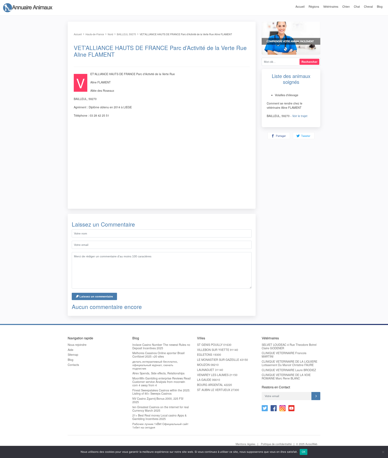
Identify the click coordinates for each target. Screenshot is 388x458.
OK (304, 451)
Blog (380, 6)
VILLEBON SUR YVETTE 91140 (217, 349)
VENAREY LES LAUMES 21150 (217, 375)
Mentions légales (245, 444)
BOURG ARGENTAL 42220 (214, 385)
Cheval (368, 6)
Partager (280, 136)
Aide (70, 349)
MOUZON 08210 (208, 364)
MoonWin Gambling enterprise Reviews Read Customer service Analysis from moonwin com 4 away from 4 (161, 382)
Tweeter (305, 136)
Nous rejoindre (77, 344)
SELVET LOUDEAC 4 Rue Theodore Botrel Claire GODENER (289, 346)
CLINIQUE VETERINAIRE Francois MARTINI (284, 354)
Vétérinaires (330, 6)
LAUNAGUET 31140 (210, 370)
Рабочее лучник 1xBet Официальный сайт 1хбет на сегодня (160, 425)
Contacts (73, 364)
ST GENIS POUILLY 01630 (214, 344)
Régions (314, 6)
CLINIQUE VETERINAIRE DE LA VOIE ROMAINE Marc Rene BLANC (286, 376)
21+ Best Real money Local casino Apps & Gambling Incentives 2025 (159, 417)
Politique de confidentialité (276, 444)
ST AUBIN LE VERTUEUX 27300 (218, 390)
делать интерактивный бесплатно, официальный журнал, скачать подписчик (155, 365)
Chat (357, 6)
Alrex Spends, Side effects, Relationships (158, 373)
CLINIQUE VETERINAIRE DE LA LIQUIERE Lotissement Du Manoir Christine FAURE (289, 363)
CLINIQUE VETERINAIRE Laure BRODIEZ (289, 370)
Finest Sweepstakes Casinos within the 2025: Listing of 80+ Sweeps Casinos (161, 392)
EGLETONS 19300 (209, 354)
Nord (110, 34)
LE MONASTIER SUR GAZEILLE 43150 (222, 359)
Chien (346, 6)
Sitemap (73, 354)
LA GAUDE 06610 (208, 379)
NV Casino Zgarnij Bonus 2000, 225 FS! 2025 (157, 400)
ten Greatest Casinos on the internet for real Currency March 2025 (160, 408)
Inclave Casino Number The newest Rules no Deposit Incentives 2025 (161, 346)
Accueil (300, 6)
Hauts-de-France (94, 34)
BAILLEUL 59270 (126, 34)
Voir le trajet (299, 116)
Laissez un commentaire (96, 296)
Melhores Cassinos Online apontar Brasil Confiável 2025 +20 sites (158, 354)
